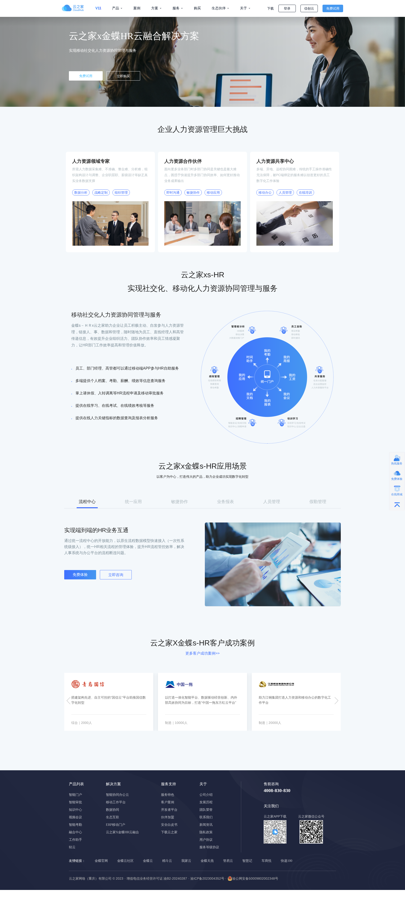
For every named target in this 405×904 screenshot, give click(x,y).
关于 (243, 8)
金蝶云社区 (125, 861)
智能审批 (75, 802)
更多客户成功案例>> (202, 653)
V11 (98, 8)
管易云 (228, 861)
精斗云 (167, 861)
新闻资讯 (206, 824)
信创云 (309, 8)
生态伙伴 (219, 8)
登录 (287, 8)
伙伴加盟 (167, 817)
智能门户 (75, 795)
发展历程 (206, 802)
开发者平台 (169, 809)
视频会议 (75, 817)
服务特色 (167, 795)
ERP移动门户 (115, 824)
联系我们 (206, 817)
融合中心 (75, 832)
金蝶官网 (101, 861)
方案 (154, 8)
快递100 (286, 861)
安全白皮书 (169, 824)
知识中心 (75, 809)
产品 (115, 8)
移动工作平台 (116, 802)
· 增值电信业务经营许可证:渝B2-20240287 (155, 878)
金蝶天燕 (207, 861)
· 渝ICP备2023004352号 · (207, 878)
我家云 (186, 861)
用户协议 (206, 839)
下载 (270, 8)
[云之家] (76, 8)
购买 (197, 8)
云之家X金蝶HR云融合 (122, 832)
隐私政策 (206, 832)
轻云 (72, 847)
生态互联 (112, 817)
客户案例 (167, 802)
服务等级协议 (209, 847)
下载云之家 (169, 832)
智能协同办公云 (117, 795)
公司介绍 (206, 795)
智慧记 (247, 861)
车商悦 (266, 861)
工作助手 (75, 839)
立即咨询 (115, 575)
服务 (176, 8)
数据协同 (112, 809)
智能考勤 (75, 824)
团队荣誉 (206, 809)
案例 (136, 8)
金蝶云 (148, 861)
